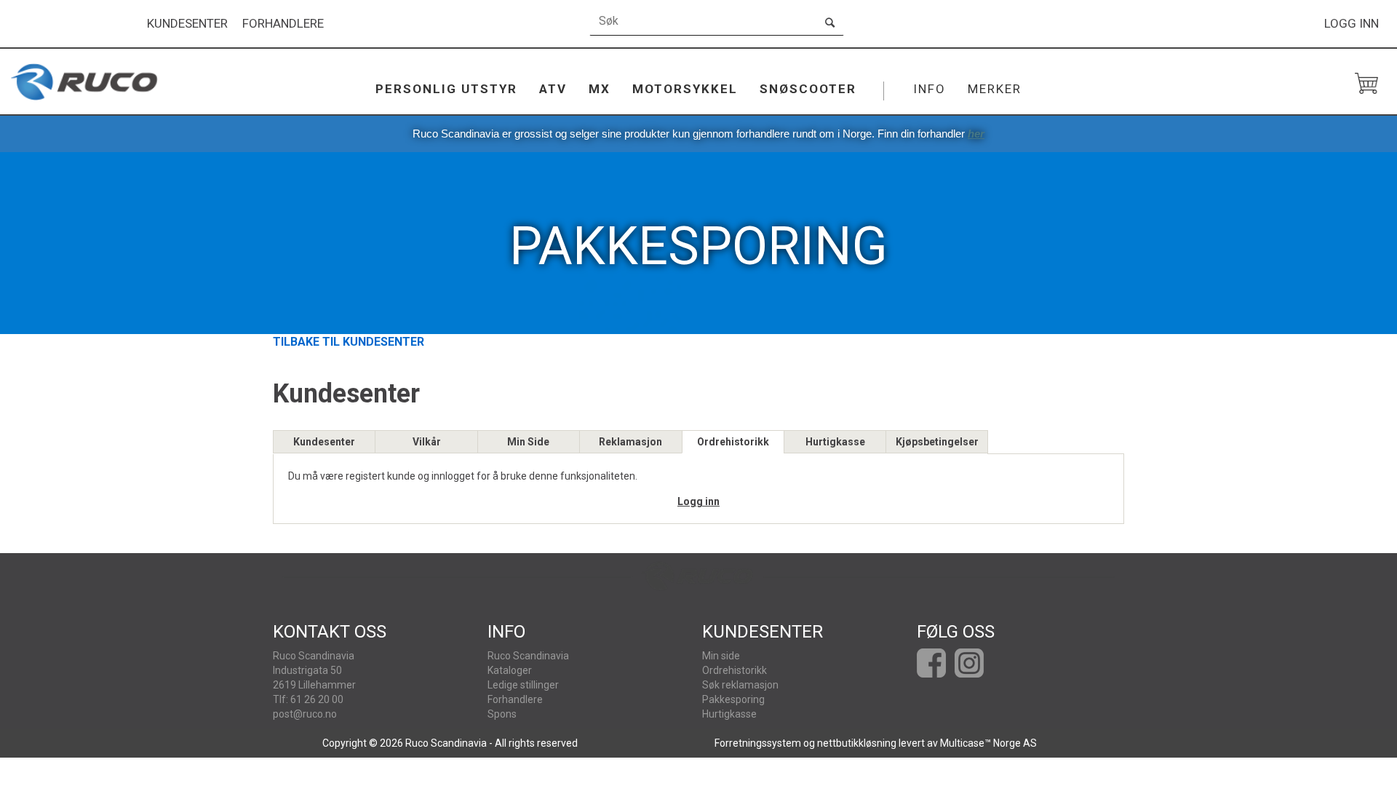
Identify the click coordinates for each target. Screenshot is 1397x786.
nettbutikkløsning (856, 743)
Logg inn (1351, 23)
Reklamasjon (630, 442)
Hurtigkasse (835, 442)
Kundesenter (187, 24)
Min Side (528, 442)
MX (599, 89)
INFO (929, 89)
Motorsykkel (685, 89)
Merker (995, 89)
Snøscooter (808, 89)
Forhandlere (283, 24)
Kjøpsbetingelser (937, 442)
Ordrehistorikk (733, 442)
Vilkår (427, 442)
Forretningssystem (758, 743)
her (976, 134)
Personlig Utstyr (446, 89)
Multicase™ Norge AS (988, 743)
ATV (553, 89)
